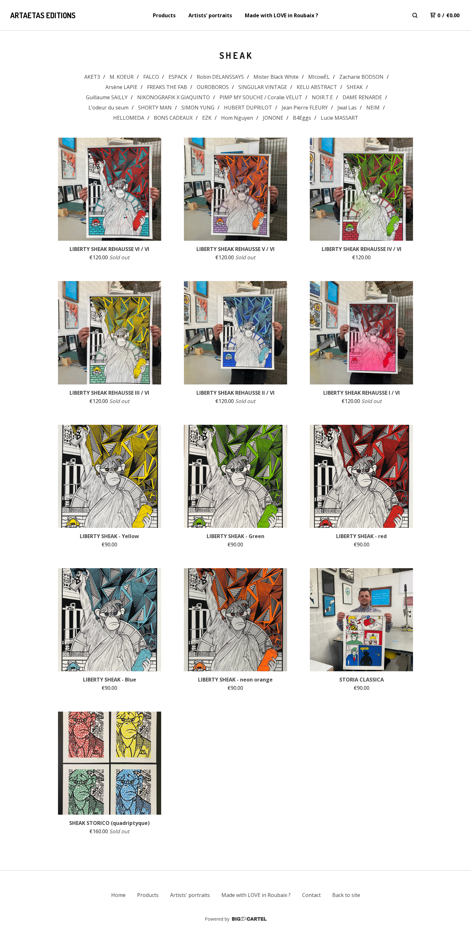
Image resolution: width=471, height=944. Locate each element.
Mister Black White (276, 76)
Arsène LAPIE (121, 87)
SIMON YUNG (197, 107)
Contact (311, 895)
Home (118, 895)
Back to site (346, 895)
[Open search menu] (415, 15)
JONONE (273, 117)
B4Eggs (302, 117)
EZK (206, 117)
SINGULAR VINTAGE (262, 87)
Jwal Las (347, 107)
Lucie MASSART (339, 117)
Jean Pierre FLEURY (305, 107)
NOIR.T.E (322, 97)
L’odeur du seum (108, 107)
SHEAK (355, 87)
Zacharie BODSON (361, 76)
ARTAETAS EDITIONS (43, 15)
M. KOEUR (122, 76)
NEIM (373, 107)
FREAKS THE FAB (167, 87)
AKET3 (92, 76)
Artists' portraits (210, 15)
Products (164, 15)
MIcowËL (319, 76)
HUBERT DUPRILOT (248, 107)
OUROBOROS (213, 87)
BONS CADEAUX (173, 117)
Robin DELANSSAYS (220, 76)
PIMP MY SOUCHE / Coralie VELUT (260, 97)
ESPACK (178, 76)
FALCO (151, 76)
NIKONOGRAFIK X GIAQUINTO (173, 97)
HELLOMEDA (128, 117)
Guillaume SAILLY (107, 97)
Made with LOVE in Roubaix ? (281, 15)
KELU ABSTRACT (317, 87)
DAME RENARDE (362, 97)
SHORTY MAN (155, 107)
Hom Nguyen (237, 117)
